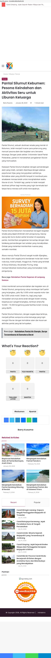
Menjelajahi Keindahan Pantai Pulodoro (36, 459)
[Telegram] (34, 420)
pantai (33, 411)
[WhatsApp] (29, 420)
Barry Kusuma (7, 103)
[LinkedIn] (17, 420)
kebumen (20, 411)
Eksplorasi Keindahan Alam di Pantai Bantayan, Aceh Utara (13, 460)
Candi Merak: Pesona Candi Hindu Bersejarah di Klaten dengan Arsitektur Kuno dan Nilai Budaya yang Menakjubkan (31, 560)
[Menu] (3, 66)
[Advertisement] (25, 33)
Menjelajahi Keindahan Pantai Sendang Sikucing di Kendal (12, 487)
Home (5, 74)
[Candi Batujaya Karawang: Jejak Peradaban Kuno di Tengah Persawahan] (8, 524)
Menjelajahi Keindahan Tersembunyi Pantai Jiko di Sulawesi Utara (37, 487)
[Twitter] (12, 420)
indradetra (41, 612)
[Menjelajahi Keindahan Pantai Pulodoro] (37, 449)
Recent (13, 502)
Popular (37, 502)
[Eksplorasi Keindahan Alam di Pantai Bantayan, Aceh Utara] (13, 449)
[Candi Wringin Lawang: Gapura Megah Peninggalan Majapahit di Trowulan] (8, 513)
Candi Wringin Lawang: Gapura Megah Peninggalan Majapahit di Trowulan (31, 512)
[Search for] (48, 66)
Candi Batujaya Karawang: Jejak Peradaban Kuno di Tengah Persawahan (31, 524)
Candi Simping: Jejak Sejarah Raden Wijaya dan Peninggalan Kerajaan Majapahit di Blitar (32, 547)
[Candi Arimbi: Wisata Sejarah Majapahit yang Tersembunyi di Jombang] (8, 536)
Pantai (17, 74)
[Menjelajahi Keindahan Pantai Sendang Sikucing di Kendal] (13, 476)
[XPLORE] (9, 65)
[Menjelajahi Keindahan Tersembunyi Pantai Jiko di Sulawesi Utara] (37, 476)
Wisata (11, 74)
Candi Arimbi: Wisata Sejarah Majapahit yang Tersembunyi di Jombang (30, 535)
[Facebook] (6, 420)
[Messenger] (23, 420)
